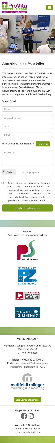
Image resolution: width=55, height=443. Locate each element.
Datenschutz (31, 366)
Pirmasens (43, 143)
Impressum (16, 366)
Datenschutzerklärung (19, 196)
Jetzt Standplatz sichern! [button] (27, 399)
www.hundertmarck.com (27, 431)
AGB (42, 366)
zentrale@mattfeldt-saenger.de (31, 363)
